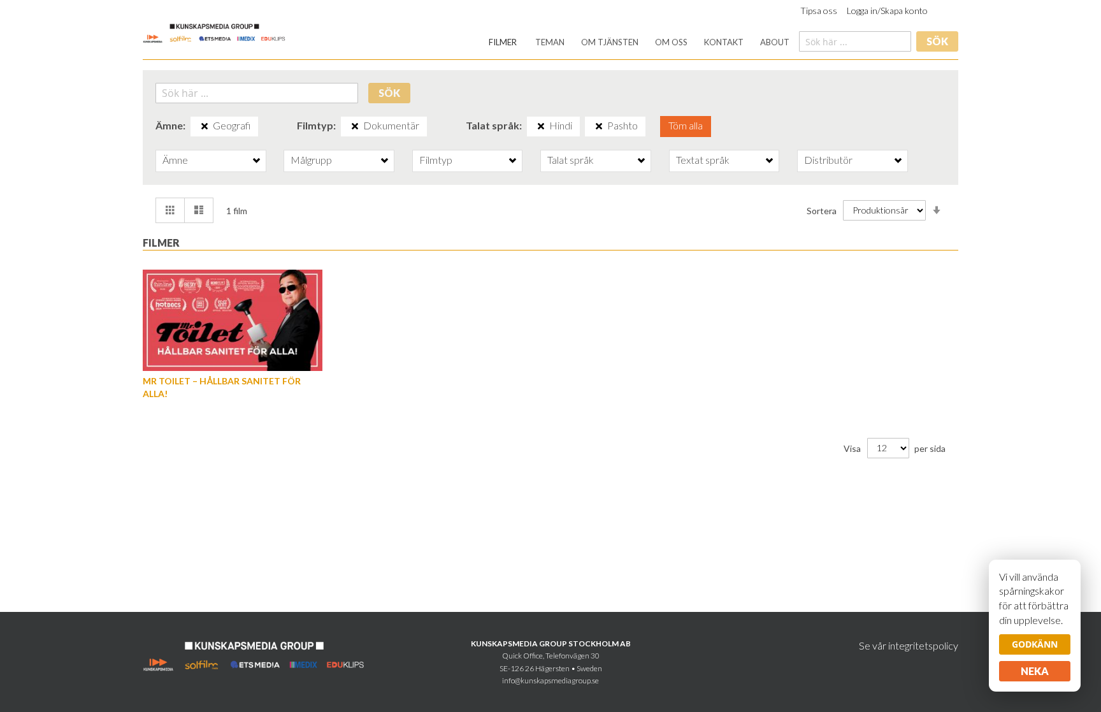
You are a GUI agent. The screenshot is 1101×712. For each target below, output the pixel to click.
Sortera (822, 210)
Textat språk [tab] (703, 160)
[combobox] (855, 41)
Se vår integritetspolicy (908, 645)
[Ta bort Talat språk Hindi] (541, 126)
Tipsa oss (818, 10)
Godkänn (1035, 644)
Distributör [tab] (828, 160)
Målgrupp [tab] (311, 160)
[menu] (639, 42)
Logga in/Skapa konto (887, 10)
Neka (1035, 671)
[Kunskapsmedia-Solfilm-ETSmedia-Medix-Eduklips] (214, 32)
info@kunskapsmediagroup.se (550, 680)
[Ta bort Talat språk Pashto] (599, 126)
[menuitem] (503, 42)
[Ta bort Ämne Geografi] (204, 126)
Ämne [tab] (175, 160)
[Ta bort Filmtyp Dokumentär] (355, 126)
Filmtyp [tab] (435, 160)
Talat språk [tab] (570, 160)
